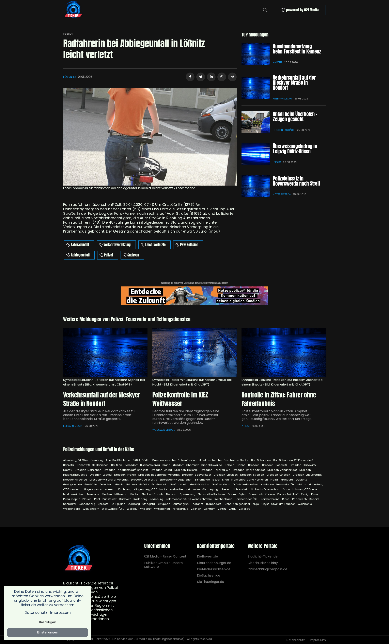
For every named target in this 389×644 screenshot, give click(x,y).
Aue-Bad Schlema (118, 460)
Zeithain (196, 509)
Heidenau (267, 484)
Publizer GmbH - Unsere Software (163, 565)
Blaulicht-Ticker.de (263, 556)
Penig (305, 494)
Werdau (132, 509)
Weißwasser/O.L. (163, 429)
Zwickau (244, 509)
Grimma (131, 484)
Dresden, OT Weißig (144, 480)
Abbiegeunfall (80, 255)
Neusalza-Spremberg (181, 494)
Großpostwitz (179, 484)
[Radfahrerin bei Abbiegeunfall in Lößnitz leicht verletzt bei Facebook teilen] (190, 77)
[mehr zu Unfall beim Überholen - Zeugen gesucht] (256, 122)
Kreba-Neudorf (283, 98)
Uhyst (265, 504)
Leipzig (277, 162)
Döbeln (230, 465)
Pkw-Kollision (189, 244)
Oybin (242, 494)
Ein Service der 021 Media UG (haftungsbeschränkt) (148, 639)
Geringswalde (72, 484)
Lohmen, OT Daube (305, 489)
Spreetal (104, 504)
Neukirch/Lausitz (153, 494)
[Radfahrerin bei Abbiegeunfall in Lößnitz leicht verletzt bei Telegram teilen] (232, 77)
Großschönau (221, 484)
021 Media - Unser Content (165, 556)
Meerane (93, 494)
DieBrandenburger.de (214, 563)
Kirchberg (125, 489)
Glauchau (106, 484)
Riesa (286, 499)
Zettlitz (222, 509)
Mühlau (135, 494)
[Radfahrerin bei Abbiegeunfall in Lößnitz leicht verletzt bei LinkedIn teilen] (211, 77)
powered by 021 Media (302, 10)
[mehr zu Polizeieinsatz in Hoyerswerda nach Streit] (256, 186)
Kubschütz (200, 489)
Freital (274, 480)
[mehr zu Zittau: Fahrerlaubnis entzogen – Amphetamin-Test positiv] (284, 352)
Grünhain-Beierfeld (246, 484)
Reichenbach (224, 499)
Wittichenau (162, 509)
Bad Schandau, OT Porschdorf (293, 460)
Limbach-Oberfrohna (265, 489)
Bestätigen (47, 622)
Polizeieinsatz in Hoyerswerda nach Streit (296, 181)
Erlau (225, 480)
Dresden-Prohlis (125, 475)
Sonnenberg (87, 504)
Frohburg (287, 480)
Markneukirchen (74, 494)
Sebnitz (314, 499)
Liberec (226, 489)
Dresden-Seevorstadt (197, 475)
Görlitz (119, 484)
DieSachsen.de (208, 575)
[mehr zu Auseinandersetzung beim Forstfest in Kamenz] (256, 54)
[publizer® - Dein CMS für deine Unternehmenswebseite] (194, 295)
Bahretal (69, 465)
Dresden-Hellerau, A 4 (216, 470)
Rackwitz (125, 499)
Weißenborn (91, 509)
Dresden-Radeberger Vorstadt (159, 475)
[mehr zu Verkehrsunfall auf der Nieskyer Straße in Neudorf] (256, 88)
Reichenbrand (270, 499)
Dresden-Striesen (279, 475)
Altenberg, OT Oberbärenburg (83, 460)
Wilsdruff (146, 509)
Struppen (164, 504)
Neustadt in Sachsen (211, 494)
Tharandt (197, 504)
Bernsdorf (131, 465)
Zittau (246, 426)
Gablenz (301, 480)
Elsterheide (203, 480)
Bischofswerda (150, 465)
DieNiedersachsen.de (213, 569)
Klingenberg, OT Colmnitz (151, 489)
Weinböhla (305, 504)
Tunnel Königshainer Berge (241, 504)
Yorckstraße (180, 509)
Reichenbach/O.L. (284, 130)
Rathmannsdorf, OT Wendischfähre (189, 499)
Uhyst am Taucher (283, 504)
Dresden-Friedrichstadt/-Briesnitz (126, 470)
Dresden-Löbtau (101, 475)
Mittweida (121, 494)
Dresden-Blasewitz (275, 465)
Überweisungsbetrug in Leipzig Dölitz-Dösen (295, 149)
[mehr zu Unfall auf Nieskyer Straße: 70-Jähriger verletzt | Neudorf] (105, 352)
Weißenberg (72, 509)
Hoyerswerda (282, 194)
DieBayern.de (207, 556)
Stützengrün (181, 504)
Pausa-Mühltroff (288, 494)
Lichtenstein (241, 489)
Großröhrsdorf (200, 484)
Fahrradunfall (80, 244)
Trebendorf (213, 504)
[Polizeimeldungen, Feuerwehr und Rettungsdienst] (73, 9)
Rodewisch (299, 499)
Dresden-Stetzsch (226, 475)
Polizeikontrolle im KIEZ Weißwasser (180, 399)
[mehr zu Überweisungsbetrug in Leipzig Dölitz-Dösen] (256, 154)
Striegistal (149, 504)
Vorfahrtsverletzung (117, 244)
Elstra (216, 480)
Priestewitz (110, 499)
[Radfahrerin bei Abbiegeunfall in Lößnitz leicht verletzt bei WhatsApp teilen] (221, 77)
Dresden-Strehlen (252, 475)
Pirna (314, 494)
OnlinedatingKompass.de (267, 569)
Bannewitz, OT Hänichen (93, 465)
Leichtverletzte (155, 244)
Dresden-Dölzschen (88, 470)
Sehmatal (70, 504)
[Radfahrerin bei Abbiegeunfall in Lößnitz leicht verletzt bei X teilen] (200, 77)
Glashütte (91, 484)
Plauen (87, 499)
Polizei (68, 34)
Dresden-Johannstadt (282, 470)
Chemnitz (192, 465)
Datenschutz (295, 640)
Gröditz (144, 484)
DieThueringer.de (210, 582)
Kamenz (277, 62)
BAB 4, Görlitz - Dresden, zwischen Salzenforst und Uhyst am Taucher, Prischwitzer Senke (191, 460)
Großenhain (160, 484)
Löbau (286, 489)
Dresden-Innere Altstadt (249, 470)
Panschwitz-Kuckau (262, 494)
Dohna (241, 465)
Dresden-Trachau (75, 480)
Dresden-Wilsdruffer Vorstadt (109, 480)
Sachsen (133, 255)
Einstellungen (47, 632)
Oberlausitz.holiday (263, 563)
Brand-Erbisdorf (173, 465)
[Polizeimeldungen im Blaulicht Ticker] (78, 558)
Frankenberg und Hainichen (249, 480)
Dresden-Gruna (161, 470)
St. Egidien (119, 504)
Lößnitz (69, 77)
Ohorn (232, 494)
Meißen (107, 494)
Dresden (254, 465)
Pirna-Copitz (71, 499)
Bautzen (117, 465)
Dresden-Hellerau (186, 470)
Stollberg (134, 504)
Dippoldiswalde (212, 465)
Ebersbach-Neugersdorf (176, 480)
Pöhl (97, 499)
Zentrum (210, 509)
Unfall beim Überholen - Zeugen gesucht (295, 116)
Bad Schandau (261, 460)
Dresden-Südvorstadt (307, 475)
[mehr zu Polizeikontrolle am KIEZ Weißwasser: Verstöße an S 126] (194, 352)
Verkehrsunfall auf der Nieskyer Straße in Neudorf (294, 82)
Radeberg (141, 499)
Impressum (318, 640)
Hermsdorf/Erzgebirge (291, 484)
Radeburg (157, 499)
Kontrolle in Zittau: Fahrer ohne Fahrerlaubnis (279, 399)
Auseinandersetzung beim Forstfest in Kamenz (297, 49)
